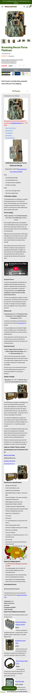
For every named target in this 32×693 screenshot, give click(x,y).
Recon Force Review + (10, 128)
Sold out (16, 70)
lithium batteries (21, 323)
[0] (30, 7)
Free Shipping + (9, 133)
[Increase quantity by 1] (23, 65)
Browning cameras (16, 123)
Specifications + (9, 130)
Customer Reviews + (10, 137)
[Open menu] (2, 6)
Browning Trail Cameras (9, 461)
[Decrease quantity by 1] (15, 65)
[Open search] (24, 6)
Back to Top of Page (9, 455)
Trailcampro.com (5, 53)
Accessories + (8, 135)
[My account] (27, 6)
